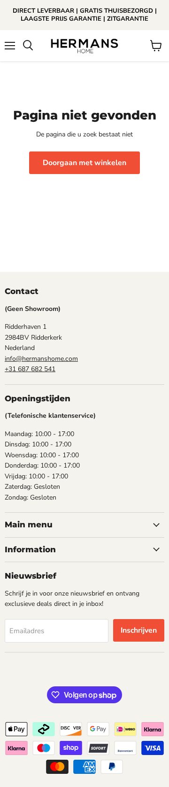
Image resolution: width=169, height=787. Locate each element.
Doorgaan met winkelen (84, 163)
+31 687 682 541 (30, 369)
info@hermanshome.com (41, 358)
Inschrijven (139, 630)
